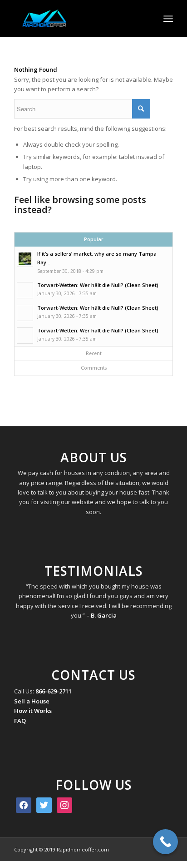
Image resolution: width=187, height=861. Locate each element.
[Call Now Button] (165, 841)
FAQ (20, 721)
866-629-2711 (53, 691)
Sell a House (31, 701)
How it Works (33, 711)
